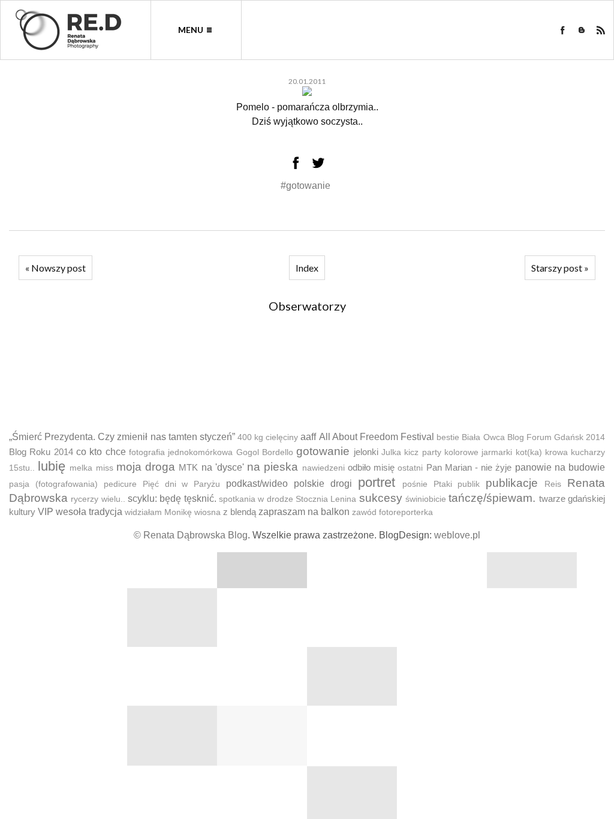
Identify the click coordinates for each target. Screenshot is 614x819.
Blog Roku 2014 (41, 452)
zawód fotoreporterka (392, 512)
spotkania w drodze (256, 499)
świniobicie (425, 499)
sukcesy (380, 498)
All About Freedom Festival (376, 437)
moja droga (145, 466)
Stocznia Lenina (326, 499)
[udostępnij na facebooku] (295, 162)
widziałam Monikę (158, 512)
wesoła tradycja (89, 512)
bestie (448, 437)
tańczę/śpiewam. (492, 498)
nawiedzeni (323, 467)
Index (307, 267)
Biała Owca (483, 437)
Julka (391, 452)
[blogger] (581, 30)
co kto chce (101, 452)
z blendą (239, 512)
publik (469, 484)
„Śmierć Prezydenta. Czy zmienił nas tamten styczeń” (122, 437)
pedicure (120, 484)
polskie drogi (323, 483)
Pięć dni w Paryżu (182, 484)
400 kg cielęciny (267, 437)
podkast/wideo (257, 483)
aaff (308, 437)
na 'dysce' (222, 467)
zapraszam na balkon (304, 512)
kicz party (422, 452)
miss (104, 467)
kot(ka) (529, 452)
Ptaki (443, 484)
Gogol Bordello (264, 452)
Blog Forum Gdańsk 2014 (556, 437)
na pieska (272, 466)
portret (376, 482)
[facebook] (562, 30)
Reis (552, 484)
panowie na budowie (560, 467)
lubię (51, 466)
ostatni (410, 467)
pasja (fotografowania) (53, 484)
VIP (45, 512)
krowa (556, 452)
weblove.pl (457, 535)
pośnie (415, 484)
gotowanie (323, 451)
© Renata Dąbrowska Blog (191, 535)
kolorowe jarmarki (478, 452)
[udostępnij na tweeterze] (318, 162)
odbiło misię (371, 467)
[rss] (601, 30)
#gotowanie (305, 185)
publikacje (512, 483)
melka (81, 467)
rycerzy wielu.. (98, 499)
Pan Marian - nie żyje (469, 467)
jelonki (366, 452)
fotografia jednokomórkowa (181, 452)
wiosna (207, 512)
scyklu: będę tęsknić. (172, 498)
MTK (188, 467)
